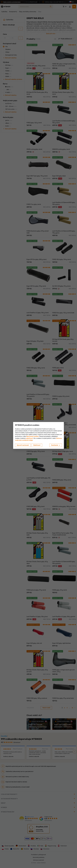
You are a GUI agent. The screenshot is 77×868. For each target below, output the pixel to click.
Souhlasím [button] (55, 445)
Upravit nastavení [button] (23, 445)
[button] (29, 438)
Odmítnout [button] (36, 445)
